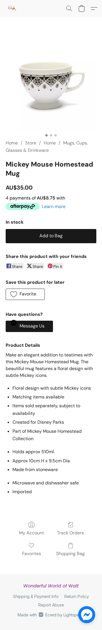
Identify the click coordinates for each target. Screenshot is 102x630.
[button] (12, 8)
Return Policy (76, 596)
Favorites (31, 553)
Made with (51, 614)
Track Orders (70, 533)
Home (12, 143)
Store (30, 143)
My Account (31, 533)
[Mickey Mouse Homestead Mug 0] (51, 85)
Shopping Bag (70, 553)
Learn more (53, 206)
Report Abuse (51, 604)
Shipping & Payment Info (36, 596)
